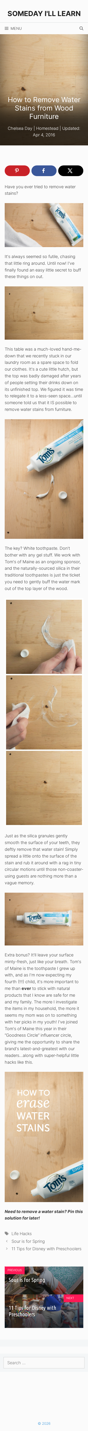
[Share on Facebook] (44, 170)
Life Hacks (21, 1233)
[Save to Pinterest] (17, 170)
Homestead (47, 128)
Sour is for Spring (28, 1241)
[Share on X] (70, 170)
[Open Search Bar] (81, 28)
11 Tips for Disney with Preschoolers (46, 1248)
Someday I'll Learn (44, 13)
